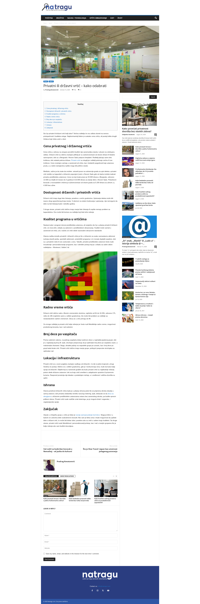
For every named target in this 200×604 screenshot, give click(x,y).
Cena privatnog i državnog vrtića (56, 108)
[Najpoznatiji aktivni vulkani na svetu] (128, 284)
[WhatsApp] (61, 96)
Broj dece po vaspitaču (53, 119)
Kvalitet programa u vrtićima (55, 114)
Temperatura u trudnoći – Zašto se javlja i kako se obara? (144, 306)
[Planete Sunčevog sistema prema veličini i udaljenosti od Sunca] (128, 273)
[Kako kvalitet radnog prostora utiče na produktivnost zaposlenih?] (105, 488)
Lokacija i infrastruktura (53, 122)
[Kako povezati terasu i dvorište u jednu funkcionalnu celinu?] (55, 488)
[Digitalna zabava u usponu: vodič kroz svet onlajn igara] (128, 161)
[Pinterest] (56, 96)
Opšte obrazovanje (98, 18)
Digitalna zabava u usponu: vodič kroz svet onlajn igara (145, 159)
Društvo (60, 18)
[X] (51, 96)
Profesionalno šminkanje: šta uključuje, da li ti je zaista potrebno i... (145, 171)
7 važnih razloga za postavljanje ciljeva (142, 260)
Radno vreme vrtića (52, 117)
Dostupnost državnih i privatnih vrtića (58, 111)
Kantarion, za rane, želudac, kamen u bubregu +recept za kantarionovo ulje (145, 294)
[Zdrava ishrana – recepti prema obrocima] (128, 318)
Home (45, 23)
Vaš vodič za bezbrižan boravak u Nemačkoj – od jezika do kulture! (57, 450)
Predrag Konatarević (51, 90)
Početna (49, 18)
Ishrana (48, 125)
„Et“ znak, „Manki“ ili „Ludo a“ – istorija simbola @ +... (138, 242)
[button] (155, 18)
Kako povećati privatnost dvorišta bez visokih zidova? (136, 130)
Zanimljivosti (126, 237)
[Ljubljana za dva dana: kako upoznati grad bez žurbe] (128, 206)
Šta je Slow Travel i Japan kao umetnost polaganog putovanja (100, 450)
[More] (67, 96)
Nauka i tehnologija (76, 18)
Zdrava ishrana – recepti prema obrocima (144, 316)
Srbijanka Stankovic (128, 134)
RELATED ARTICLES (51, 476)
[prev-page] (113, 476)
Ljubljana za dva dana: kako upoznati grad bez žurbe (145, 204)
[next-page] (116, 476)
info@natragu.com (104, 586)
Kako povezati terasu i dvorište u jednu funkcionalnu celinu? (54, 500)
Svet (112, 18)
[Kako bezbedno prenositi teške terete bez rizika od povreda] (80, 488)
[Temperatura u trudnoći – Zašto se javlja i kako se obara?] (128, 307)
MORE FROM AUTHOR (67, 476)
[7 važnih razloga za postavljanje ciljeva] (128, 262)
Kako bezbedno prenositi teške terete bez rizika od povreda (80, 500)
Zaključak (49, 128)
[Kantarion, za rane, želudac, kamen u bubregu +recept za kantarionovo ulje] (128, 295)
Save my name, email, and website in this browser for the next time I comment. (72, 554)
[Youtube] (108, 591)
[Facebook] (45, 96)
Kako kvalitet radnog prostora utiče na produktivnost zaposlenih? (105, 501)
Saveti (50, 23)
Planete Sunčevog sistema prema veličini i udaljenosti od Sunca (145, 272)
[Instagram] (97, 591)
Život (120, 18)
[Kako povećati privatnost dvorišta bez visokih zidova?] (139, 114)
